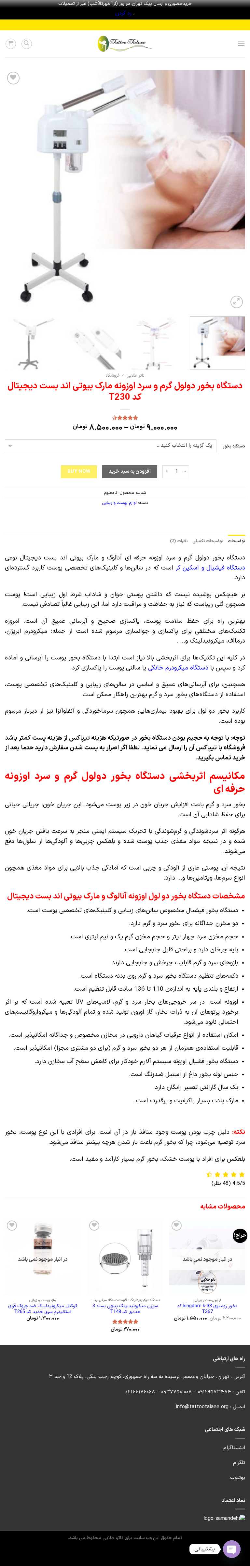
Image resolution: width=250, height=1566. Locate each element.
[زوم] (236, 302)
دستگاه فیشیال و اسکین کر (210, 568)
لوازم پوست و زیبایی (119, 503)
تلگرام (239, 1463)
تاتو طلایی (136, 375)
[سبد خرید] (11, 44)
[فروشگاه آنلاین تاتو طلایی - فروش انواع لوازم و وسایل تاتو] (125, 43)
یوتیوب (237, 1478)
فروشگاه (112, 375)
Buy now (79, 471)
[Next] (13, 190)
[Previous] (232, 190)
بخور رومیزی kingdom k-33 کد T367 (207, 1309)
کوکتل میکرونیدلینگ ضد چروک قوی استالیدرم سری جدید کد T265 (42, 1309)
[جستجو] (26, 44)
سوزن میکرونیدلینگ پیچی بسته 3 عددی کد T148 (125, 1309)
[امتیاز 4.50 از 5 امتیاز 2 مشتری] (125, 417)
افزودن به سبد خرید (130, 471)
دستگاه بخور (234, 446)
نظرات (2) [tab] (179, 541)
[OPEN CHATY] (232, 1549)
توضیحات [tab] (236, 541)
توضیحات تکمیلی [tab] (207, 541)
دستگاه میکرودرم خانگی (178, 668)
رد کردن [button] (123, 13)
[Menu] (241, 44)
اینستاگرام (234, 1448)
